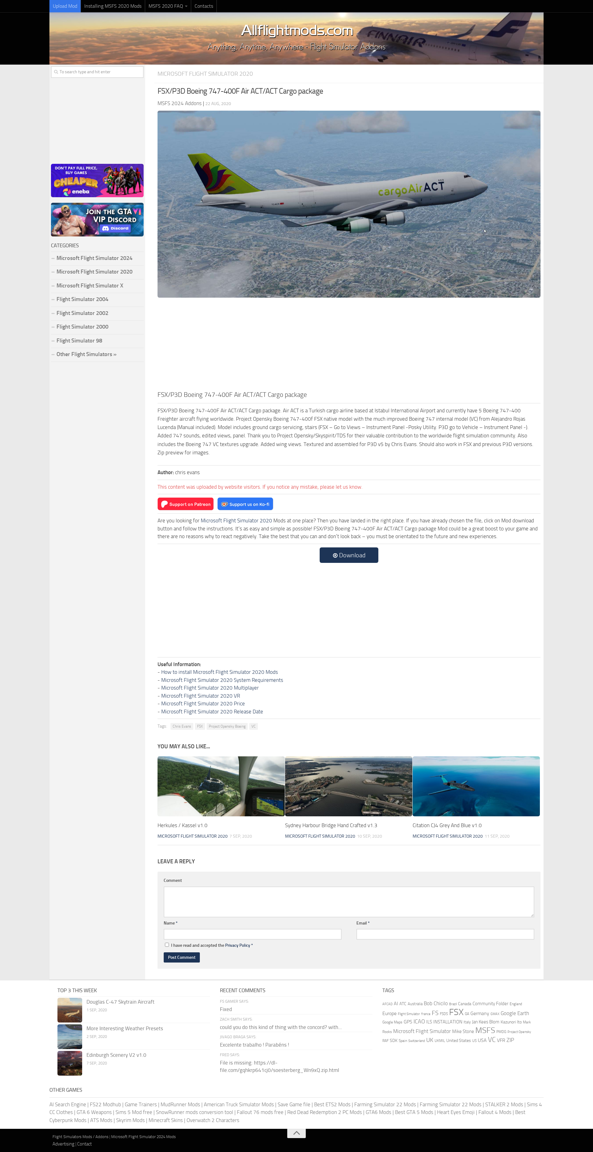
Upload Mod (65, 6)
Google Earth (515, 1013)
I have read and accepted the (212, 945)
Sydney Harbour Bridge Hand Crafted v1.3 (331, 825)
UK (429, 1040)
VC (253, 726)
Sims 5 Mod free (134, 1112)
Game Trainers (141, 1104)
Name (171, 923)
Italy (467, 1022)
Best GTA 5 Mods (414, 1112)
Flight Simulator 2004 (82, 299)
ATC (402, 1003)
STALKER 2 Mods (504, 1104)
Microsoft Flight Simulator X (90, 285)
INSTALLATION (447, 1022)
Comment (173, 880)
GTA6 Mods (378, 1112)
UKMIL (440, 1041)
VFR (501, 1040)
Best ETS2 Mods (332, 1104)
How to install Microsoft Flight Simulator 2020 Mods (219, 672)
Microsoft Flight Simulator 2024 (94, 258)
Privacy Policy (237, 945)
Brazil (453, 1004)
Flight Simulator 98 (79, 340)
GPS (408, 1022)
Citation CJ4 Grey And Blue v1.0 (447, 825)
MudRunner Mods (180, 1104)
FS (435, 1013)
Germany (479, 1013)
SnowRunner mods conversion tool (194, 1112)
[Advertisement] (349, 343)
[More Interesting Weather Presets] (69, 1036)
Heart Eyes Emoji (456, 1112)
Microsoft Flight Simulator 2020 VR (200, 696)
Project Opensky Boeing (227, 726)
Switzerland (416, 1041)
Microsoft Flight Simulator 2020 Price (203, 703)
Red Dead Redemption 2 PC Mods (324, 1112)
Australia (415, 1003)
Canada (464, 1003)
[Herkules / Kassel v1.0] (221, 786)
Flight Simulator (409, 1014)
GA (467, 1014)
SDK (393, 1040)
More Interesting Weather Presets (124, 1028)
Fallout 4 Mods (494, 1112)
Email (363, 923)
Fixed (226, 1009)
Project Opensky (519, 1032)
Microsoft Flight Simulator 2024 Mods (143, 1136)
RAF (385, 1041)
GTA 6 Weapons (94, 1112)
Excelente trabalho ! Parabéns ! (254, 1045)
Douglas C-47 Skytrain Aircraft (120, 1002)
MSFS (485, 1030)
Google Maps (392, 1022)
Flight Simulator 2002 (82, 313)
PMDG (501, 1032)
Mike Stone (463, 1031)
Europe (389, 1013)
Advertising (63, 1144)
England (516, 1004)
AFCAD (387, 1004)
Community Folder (490, 1003)
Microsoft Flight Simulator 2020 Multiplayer (210, 688)
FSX (200, 726)
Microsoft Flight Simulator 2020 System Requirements (222, 680)
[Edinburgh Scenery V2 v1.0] (69, 1063)
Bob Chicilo (436, 1003)
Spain (403, 1041)
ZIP (510, 1040)
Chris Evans (182, 726)
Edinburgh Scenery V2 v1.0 (116, 1055)
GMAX (494, 1014)
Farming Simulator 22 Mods (385, 1104)
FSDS (444, 1014)
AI (396, 1003)
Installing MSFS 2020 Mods (112, 6)
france (426, 1014)
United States (458, 1040)
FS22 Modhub (105, 1104)
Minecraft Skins (166, 1120)
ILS (429, 1022)
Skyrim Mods (130, 1120)
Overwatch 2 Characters (213, 1120)
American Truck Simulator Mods (239, 1104)
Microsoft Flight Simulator (422, 1031)
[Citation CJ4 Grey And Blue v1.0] (476, 786)
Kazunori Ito (511, 1022)
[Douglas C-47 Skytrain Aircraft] (69, 1010)
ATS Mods (101, 1120)
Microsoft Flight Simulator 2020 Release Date (212, 711)
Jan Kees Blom (485, 1022)
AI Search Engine (67, 1104)
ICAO (419, 1021)
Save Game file (294, 1104)
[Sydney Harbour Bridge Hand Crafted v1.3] (348, 786)
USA (482, 1040)
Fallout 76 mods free (260, 1112)
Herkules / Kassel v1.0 (183, 825)
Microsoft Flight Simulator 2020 (205, 73)
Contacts (204, 6)
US (474, 1041)
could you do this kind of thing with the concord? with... (281, 1027)
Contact (84, 1144)
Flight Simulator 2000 (82, 326)
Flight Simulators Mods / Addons (80, 1136)
